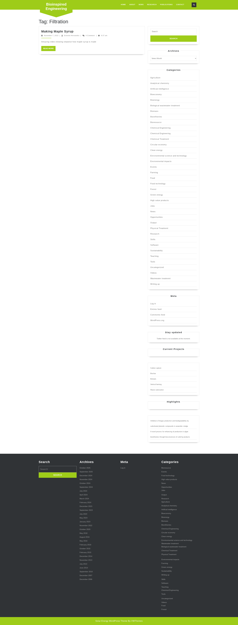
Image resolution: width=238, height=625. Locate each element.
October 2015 (85, 549)
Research (152, 4)
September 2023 (86, 510)
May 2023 (83, 518)
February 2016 (85, 545)
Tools (152, 262)
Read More (49, 49)
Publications (166, 4)
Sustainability (156, 250)
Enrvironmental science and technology (168, 156)
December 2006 (86, 579)
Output (153, 223)
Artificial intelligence (159, 89)
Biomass (154, 111)
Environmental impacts (161, 161)
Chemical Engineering (160, 128)
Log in (153, 304)
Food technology (158, 184)
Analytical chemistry (159, 83)
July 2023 (83, 514)
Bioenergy (155, 100)
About (132, 4)
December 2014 (86, 556)
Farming (154, 172)
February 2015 (85, 552)
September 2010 (86, 572)
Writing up (155, 284)
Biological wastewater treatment (165, 105)
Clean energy (156, 150)
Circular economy (158, 145)
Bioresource (156, 122)
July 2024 (83, 491)
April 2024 (84, 495)
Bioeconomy (156, 94)
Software (154, 245)
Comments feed (157, 315)
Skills (152, 239)
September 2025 (86, 472)
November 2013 (86, 560)
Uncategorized (157, 267)
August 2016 (84, 537)
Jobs (152, 206)
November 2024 (86, 479)
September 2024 (86, 487)
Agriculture (155, 78)
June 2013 (84, 568)
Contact (180, 4)
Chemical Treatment (159, 139)
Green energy (156, 195)
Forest (153, 189)
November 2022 (86, 525)
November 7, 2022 (51, 35)
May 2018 (83, 533)
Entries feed (156, 309)
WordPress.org (157, 320)
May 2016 (83, 541)
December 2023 (86, 506)
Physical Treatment (159, 228)
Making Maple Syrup (57, 31)
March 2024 (84, 499)
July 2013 (83, 564)
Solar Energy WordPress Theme (111, 621)
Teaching (154, 256)
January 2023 (85, 522)
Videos (153, 273)
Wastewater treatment (160, 278)
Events (153, 167)
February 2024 (85, 502)
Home (123, 4)
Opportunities (156, 217)
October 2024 (85, 483)
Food (152, 178)
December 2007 (86, 575)
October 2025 (85, 468)
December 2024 (86, 476)
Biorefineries (156, 117)
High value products (159, 200)
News (141, 4)
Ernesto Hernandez (71, 35)
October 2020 (85, 529)
